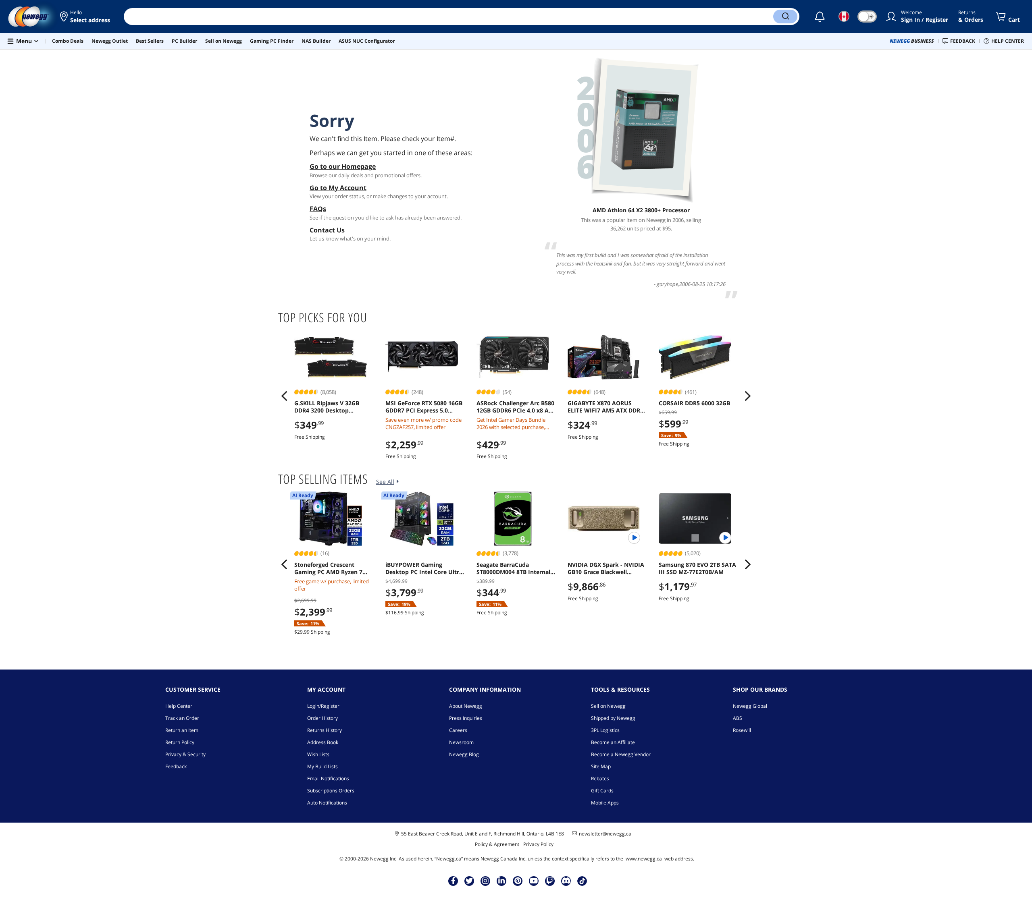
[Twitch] (549, 880)
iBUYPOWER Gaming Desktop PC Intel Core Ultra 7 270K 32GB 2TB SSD (423, 568)
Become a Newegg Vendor (621, 754)
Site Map (601, 766)
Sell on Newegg (608, 706)
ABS (737, 718)
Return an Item (181, 730)
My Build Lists (322, 766)
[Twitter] (469, 880)
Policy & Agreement (497, 844)
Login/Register (323, 706)
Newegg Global (750, 706)
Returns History (324, 730)
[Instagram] (485, 880)
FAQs (318, 208)
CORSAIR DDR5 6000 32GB (694, 403)
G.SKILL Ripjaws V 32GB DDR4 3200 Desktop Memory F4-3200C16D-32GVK (326, 407)
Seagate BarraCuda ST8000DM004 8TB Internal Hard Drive (513, 568)
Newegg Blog (464, 754)
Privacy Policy (538, 844)
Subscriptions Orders (330, 790)
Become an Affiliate (613, 742)
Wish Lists (318, 754)
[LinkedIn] (501, 880)
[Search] (785, 16)
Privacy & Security (185, 754)
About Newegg (465, 706)
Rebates (600, 778)
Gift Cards (602, 790)
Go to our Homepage (343, 166)
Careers (458, 730)
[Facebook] (453, 880)
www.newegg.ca (644, 858)
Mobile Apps (605, 802)
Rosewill (742, 730)
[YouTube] (534, 880)
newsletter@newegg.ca (605, 834)
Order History (322, 718)
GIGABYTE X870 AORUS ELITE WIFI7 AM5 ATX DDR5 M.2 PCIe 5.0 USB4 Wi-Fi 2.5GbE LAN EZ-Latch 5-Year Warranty (606, 407)
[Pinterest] (517, 880)
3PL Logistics (605, 730)
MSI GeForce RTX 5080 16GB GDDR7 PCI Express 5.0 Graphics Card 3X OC (423, 407)
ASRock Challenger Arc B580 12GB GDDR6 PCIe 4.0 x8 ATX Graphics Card (516, 407)
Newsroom (461, 742)
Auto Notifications (327, 802)
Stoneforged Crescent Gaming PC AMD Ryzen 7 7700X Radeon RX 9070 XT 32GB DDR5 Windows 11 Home (329, 568)
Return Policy (179, 742)
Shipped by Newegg (613, 718)
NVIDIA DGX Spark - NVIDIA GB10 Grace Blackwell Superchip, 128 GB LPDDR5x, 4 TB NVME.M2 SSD (607, 568)
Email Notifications (328, 778)
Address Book (322, 742)
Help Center (178, 706)
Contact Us (327, 230)
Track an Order (182, 718)
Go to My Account (338, 187)
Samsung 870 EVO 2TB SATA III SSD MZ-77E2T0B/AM (697, 568)
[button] (85, 16)
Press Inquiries (465, 718)
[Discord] (566, 880)
